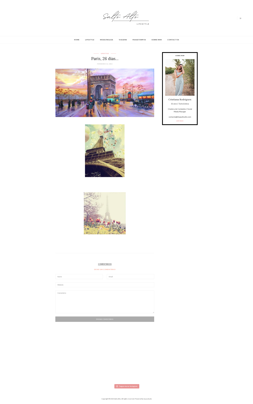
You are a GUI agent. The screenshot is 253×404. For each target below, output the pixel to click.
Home (76, 40)
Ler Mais (179, 121)
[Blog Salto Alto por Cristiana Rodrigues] (125, 18)
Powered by (143, 399)
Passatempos (139, 40)
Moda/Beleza (106, 40)
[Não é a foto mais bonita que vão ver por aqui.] (108, 361)
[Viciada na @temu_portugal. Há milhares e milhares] (220, 367)
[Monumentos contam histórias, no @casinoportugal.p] (145, 356)
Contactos (173, 40)
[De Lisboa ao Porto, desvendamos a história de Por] (70, 357)
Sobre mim (157, 40)
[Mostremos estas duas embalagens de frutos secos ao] (183, 365)
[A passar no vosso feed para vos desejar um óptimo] (32, 357)
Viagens (123, 40)
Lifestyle (89, 40)
